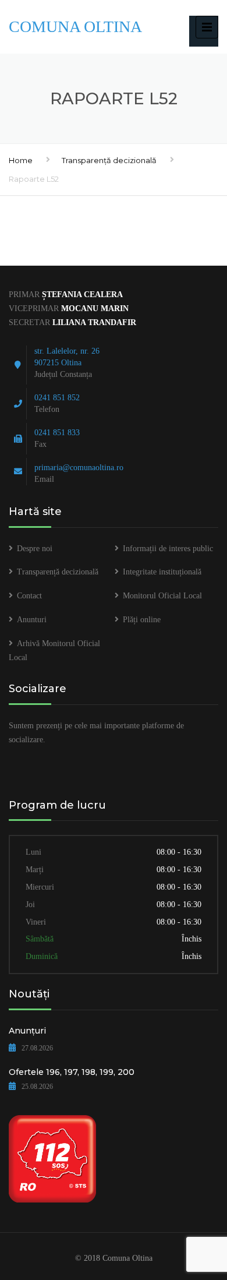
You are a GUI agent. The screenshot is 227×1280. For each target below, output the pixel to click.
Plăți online (142, 619)
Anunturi (32, 619)
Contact (29, 595)
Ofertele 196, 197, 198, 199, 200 (71, 1072)
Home (21, 160)
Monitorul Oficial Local (162, 595)
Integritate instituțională (162, 571)
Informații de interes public (168, 548)
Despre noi (34, 548)
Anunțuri (27, 1030)
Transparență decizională (109, 160)
